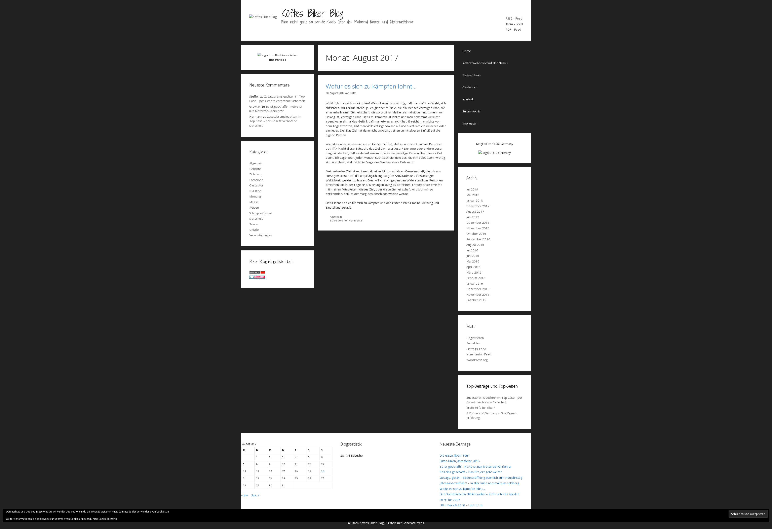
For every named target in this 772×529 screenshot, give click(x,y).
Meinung (255, 196)
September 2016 (478, 239)
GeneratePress (413, 523)
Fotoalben (256, 180)
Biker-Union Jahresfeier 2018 (460, 461)
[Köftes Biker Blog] (263, 16)
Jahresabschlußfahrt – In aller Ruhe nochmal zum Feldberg (479, 483)
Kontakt (467, 99)
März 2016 (473, 272)
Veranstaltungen (260, 235)
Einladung (255, 174)
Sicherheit (256, 218)
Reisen (254, 207)
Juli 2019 (472, 189)
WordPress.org (477, 360)
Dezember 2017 (477, 206)
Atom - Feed (514, 24)
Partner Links (471, 75)
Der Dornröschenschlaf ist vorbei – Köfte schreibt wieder (479, 494)
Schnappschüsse (260, 213)
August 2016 (475, 245)
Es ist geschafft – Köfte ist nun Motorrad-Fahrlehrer (476, 466)
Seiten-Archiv (471, 111)
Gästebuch (469, 87)
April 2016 (473, 267)
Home (466, 51)
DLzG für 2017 (450, 500)
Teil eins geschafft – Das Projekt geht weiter (471, 472)
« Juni (244, 495)
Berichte (255, 169)
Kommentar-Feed (478, 354)
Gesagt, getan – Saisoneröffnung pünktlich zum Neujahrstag (481, 477)
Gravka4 (255, 106)
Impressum (470, 123)
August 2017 (475, 211)
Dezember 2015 (477, 289)
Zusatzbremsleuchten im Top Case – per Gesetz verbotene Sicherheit (275, 121)
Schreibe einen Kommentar (346, 220)
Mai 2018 (472, 195)
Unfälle (254, 229)
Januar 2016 (474, 283)
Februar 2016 (475, 278)
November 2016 (477, 228)
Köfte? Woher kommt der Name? (485, 63)
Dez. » (255, 495)
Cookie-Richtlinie (108, 519)
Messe (254, 202)
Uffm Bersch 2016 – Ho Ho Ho (461, 505)
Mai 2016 (472, 261)
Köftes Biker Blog (312, 13)
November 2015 (477, 294)
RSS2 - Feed (513, 18)
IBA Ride (255, 191)
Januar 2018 (474, 200)
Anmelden (473, 343)
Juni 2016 (472, 256)
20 (322, 471)
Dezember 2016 (477, 222)
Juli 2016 (472, 250)
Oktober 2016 (476, 234)
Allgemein (336, 216)
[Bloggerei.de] (257, 277)
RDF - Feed (513, 29)
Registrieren (475, 338)
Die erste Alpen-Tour (454, 455)
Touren (254, 224)
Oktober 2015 (476, 300)
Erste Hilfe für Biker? (480, 407)
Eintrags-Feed (476, 349)
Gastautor (256, 185)
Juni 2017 (472, 217)
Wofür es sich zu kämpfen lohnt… (371, 86)
